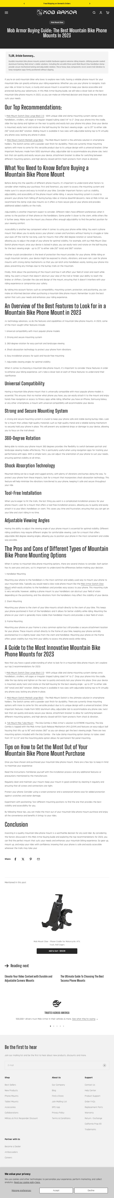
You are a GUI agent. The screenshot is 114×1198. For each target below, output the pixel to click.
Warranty (89, 1112)
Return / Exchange (93, 1118)
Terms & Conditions (61, 1118)
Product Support (92, 1096)
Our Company (58, 1084)
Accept (56, 1190)
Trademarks (90, 1129)
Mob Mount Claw (57, 22)
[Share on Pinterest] (31, 859)
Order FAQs (90, 1101)
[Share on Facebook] (15, 859)
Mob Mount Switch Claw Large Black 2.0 (25, 116)
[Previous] (24, 3)
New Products (11, 1090)
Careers (8, 1157)
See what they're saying (83, 1018)
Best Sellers (10, 1084)
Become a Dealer (13, 1146)
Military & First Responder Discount (21, 1118)
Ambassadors (11, 1152)
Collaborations (11, 1112)
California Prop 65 (93, 1123)
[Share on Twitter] (23, 859)
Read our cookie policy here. (27, 1182)
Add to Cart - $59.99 (57, 951)
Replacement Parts (94, 1107)
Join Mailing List (59, 1101)
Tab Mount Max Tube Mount (20, 723)
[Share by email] (38, 859)
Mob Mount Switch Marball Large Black (25, 140)
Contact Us (90, 1084)
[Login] (100, 12)
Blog (54, 1090)
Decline (91, 1190)
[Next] (89, 3)
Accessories (10, 1107)
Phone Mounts (11, 1096)
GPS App (56, 1107)
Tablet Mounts (11, 1101)
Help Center (90, 1090)
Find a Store (58, 1096)
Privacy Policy (58, 1112)
